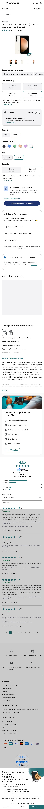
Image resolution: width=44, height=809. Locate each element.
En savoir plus (7, 105)
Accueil (7, 15)
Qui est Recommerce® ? (10, 686)
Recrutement (6, 700)
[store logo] (13, 3)
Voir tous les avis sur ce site (22, 476)
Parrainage (5, 692)
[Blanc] (31, 146)
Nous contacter (7, 721)
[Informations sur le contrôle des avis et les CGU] (32, 473)
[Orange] (20, 146)
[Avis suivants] (37, 632)
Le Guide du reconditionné (11, 712)
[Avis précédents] (6, 632)
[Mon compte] (37, 3)
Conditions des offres (9, 724)
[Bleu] (9, 146)
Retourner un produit (9, 730)
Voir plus (5, 390)
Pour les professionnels (10, 733)
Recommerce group (9, 697)
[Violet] (26, 146)
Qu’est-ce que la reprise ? (12, 198)
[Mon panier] (41, 3)
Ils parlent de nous (8, 695)
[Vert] (15, 146)
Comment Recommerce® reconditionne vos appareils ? (20, 709)
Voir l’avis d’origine (7, 530)
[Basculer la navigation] (3, 3)
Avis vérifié (6, 510)
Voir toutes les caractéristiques (12, 358)
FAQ (3, 727)
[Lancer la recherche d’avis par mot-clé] (40, 502)
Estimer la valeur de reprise (22, 203)
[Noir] (4, 146)
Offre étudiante (7, 689)
